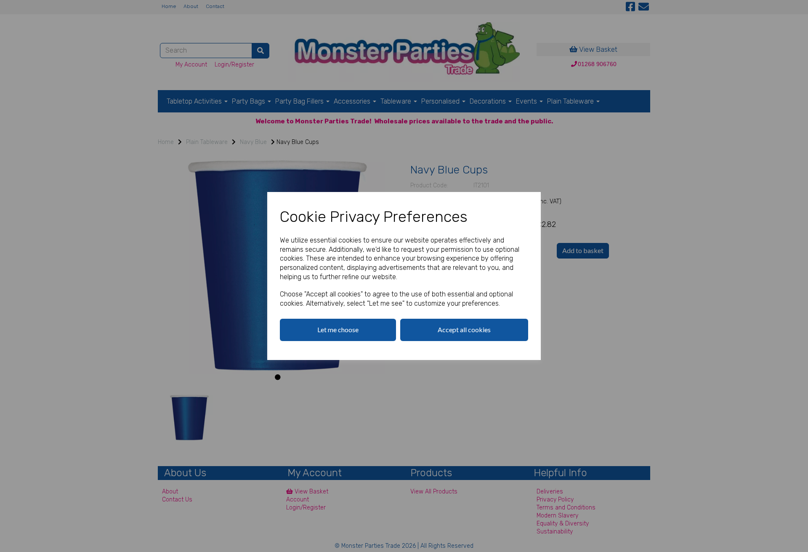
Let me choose (338, 329)
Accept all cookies (464, 329)
